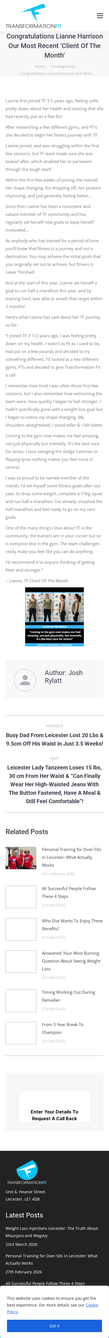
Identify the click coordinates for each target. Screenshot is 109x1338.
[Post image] (21, 858)
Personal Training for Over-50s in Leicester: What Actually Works (71, 857)
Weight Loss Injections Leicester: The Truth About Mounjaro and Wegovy (52, 1232)
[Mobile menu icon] (100, 15)
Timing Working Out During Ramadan (68, 996)
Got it (54, 1325)
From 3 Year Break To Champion (63, 1028)
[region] (54, 1312)
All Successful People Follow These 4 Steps (69, 892)
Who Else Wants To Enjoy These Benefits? (72, 924)
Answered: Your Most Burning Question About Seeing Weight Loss (71, 961)
